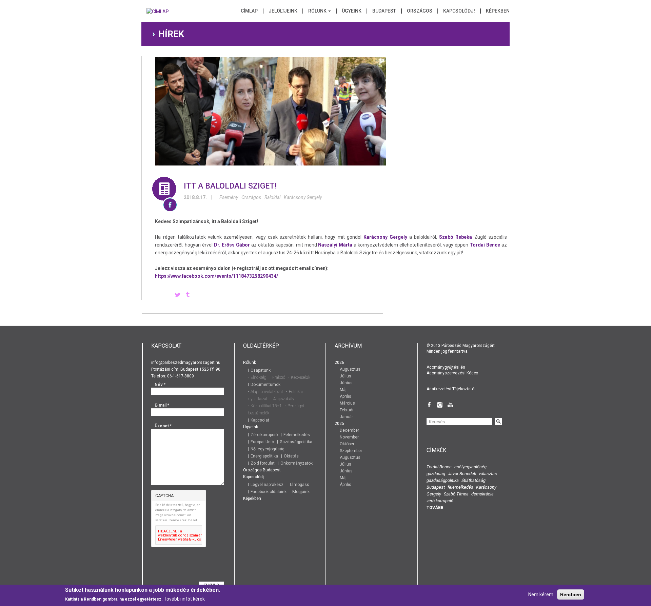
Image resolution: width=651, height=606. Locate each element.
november (349, 437)
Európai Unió (262, 441)
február (347, 410)
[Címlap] (157, 13)
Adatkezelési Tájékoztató (450, 389)
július (345, 376)
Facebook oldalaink (269, 491)
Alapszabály (283, 398)
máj (343, 389)
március (347, 403)
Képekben (498, 11)
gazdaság (436, 473)
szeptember (351, 450)
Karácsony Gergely (303, 197)
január (346, 416)
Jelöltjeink (283, 11)
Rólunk (318, 11)
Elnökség (259, 377)
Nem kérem (540, 594)
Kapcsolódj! (459, 11)
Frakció (278, 377)
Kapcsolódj (253, 476)
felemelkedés (460, 487)
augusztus (350, 369)
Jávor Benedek (462, 473)
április (345, 396)
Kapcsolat (260, 420)
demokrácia (482, 493)
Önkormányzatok (296, 463)
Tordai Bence (439, 466)
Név (160, 384)
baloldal (272, 197)
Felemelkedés (296, 434)
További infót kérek (184, 599)
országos (251, 197)
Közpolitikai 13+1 (266, 406)
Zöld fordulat (263, 463)
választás (488, 473)
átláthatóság (473, 480)
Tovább (435, 507)
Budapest (384, 11)
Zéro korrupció (264, 434)
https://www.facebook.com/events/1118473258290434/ (216, 276)
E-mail (162, 405)
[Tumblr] (188, 295)
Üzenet (163, 426)
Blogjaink (301, 491)
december (349, 430)
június (346, 382)
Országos (419, 11)
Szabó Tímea (456, 493)
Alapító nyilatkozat (267, 391)
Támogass (299, 484)
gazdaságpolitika (443, 480)
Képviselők (300, 377)
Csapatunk (261, 370)
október (347, 444)
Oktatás (291, 456)
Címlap (249, 11)
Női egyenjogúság (267, 449)
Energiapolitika (264, 456)
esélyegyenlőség (470, 466)
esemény (228, 197)
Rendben (570, 594)
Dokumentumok (265, 384)
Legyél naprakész (267, 484)
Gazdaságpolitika (296, 441)
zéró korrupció (440, 500)
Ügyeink (351, 11)
